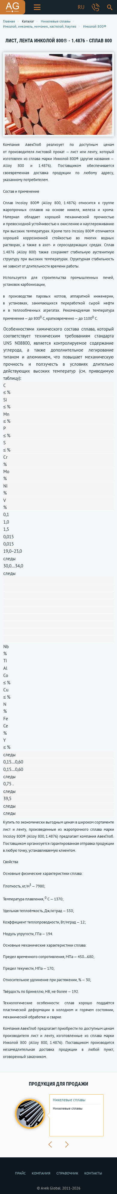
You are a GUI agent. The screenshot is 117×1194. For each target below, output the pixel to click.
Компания (41, 1173)
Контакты (93, 1173)
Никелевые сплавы (69, 1100)
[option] (58, 1115)
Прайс (20, 1173)
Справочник (67, 1173)
